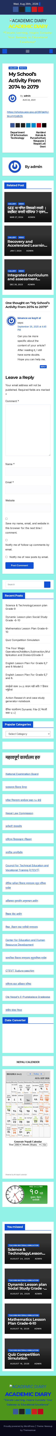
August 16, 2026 (20, 1364)
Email (9, 482)
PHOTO (23, 68)
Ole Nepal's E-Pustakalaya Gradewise (28, 996)
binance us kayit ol (29, 318)
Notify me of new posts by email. (28, 557)
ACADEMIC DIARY (28, 26)
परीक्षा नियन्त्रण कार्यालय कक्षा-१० (22, 800)
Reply (43, 367)
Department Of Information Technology (19, 135)
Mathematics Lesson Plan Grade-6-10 (26, 1321)
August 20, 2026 (20, 1294)
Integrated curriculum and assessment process (27, 279)
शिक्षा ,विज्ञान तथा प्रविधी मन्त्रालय (22, 926)
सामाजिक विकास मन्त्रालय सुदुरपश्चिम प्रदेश (26, 957)
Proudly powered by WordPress (19, 1426)
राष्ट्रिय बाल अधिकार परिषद (18, 983)
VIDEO (21, 204)
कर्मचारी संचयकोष (14, 826)
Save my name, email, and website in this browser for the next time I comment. (27, 528)
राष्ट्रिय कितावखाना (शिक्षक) (19, 839)
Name (10, 464)
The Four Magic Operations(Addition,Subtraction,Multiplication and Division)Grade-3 (28, 652)
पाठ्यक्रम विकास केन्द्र (16, 787)
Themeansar (29, 1430)
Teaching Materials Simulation (23, 1245)
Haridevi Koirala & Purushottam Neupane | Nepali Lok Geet (38, 139)
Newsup (48, 1426)
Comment (12, 401)
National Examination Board (22, 773)
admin (27, 95)
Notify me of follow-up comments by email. (27, 547)
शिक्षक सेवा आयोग (14, 913)
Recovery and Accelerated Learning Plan (27, 245)
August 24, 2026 (20, 1259)
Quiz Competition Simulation (23, 640)
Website (10, 500)
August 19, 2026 (20, 1329)
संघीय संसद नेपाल (14, 1010)
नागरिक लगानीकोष (14, 852)
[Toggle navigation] (27, 51)
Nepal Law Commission (19, 813)
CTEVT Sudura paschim (20, 970)
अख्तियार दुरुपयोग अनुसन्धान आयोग (22, 900)
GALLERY (13, 68)
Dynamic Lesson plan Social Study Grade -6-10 (27, 1288)
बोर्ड (39, 800)
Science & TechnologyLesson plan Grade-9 (25, 1253)
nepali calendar (21, 1174)
